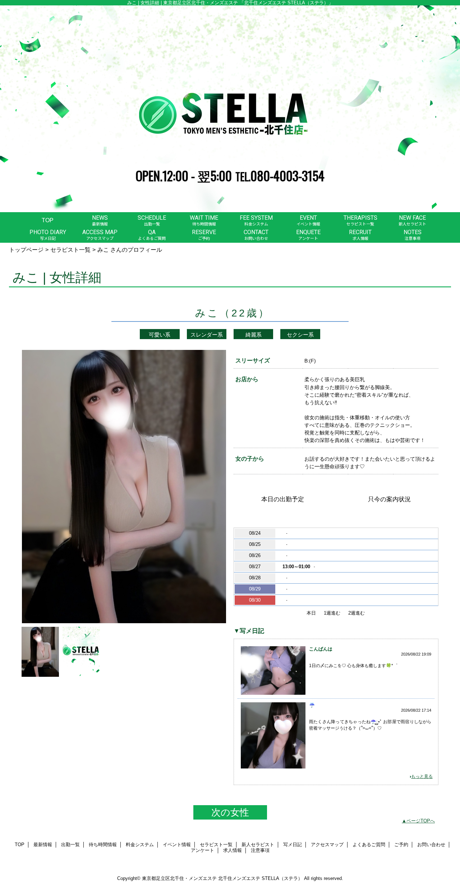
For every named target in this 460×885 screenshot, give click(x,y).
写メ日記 (292, 844)
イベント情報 (177, 844)
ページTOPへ (420, 821)
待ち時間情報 (103, 844)
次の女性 (230, 812)
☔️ (312, 705)
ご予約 (401, 844)
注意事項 (260, 850)
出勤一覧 (70, 844)
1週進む (332, 613)
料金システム (140, 844)
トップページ (26, 249)
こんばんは (320, 649)
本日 (311, 613)
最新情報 (42, 844)
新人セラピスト (258, 844)
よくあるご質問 (369, 844)
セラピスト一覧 (70, 249)
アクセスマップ (327, 844)
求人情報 (232, 850)
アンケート (202, 850)
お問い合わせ (431, 844)
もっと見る (422, 776)
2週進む (356, 613)
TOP (48, 220)
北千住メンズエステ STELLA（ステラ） (260, 878)
